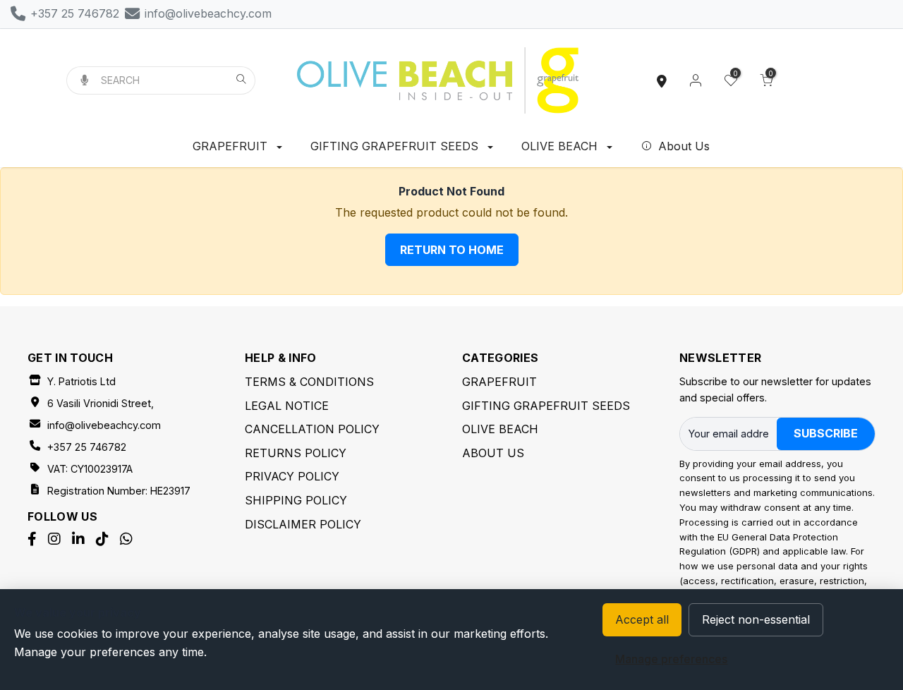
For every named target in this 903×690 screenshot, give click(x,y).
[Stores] (662, 80)
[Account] (695, 80)
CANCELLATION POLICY (312, 429)
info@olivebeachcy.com (104, 425)
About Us (682, 146)
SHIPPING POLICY (296, 500)
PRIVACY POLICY (292, 476)
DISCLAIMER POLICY (303, 524)
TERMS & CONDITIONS (309, 382)
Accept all (642, 619)
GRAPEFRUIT (232, 146)
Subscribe (826, 433)
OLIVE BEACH (561, 146)
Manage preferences (671, 659)
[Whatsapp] (126, 539)
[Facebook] (32, 539)
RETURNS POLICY (295, 453)
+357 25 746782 (86, 447)
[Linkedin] (78, 539)
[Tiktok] (102, 539)
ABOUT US (493, 453)
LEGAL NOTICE (287, 406)
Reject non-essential (756, 619)
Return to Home (452, 250)
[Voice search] (85, 80)
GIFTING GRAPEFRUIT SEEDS (396, 146)
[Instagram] (54, 539)
